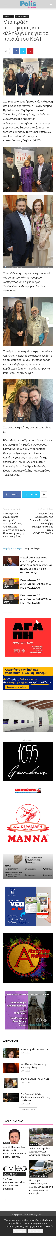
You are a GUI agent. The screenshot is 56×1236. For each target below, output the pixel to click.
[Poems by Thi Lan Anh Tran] (11, 1053)
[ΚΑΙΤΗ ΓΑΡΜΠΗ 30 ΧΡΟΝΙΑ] (11, 1083)
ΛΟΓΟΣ (6, 1143)
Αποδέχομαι (19, 1231)
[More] (44, 494)
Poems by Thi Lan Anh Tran (35, 1049)
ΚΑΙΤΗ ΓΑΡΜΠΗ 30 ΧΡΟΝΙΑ (35, 1079)
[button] (5, 4)
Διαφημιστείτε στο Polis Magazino (27, 1214)
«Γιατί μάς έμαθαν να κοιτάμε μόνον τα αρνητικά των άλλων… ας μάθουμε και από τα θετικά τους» (36, 565)
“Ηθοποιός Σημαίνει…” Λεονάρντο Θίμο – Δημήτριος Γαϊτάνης (41, 1151)
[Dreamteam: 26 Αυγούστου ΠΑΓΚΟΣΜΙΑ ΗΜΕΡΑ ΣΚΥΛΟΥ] (11, 583)
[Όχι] (52, 1226)
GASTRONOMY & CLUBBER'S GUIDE (10, 1174)
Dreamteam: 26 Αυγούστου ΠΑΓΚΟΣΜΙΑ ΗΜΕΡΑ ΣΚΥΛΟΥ (35, 583)
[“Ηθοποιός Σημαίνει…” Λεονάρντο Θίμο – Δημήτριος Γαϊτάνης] (41, 1137)
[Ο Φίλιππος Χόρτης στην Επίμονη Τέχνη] (11, 1068)
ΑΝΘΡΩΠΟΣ (8, 16)
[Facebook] (16, 51)
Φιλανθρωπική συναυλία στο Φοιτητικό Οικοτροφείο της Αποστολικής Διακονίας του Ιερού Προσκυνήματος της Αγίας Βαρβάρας (14, 525)
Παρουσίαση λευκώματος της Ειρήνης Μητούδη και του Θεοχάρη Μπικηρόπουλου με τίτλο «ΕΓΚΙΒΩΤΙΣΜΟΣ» (41, 523)
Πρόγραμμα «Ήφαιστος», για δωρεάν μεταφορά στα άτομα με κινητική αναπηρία (41, 1187)
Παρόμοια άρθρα (12, 548)
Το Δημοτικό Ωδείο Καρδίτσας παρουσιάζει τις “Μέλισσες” (35, 1097)
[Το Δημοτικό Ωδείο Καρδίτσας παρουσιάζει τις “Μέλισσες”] (11, 1097)
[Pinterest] (30, 51)
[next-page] (10, 611)
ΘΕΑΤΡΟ (33, 1144)
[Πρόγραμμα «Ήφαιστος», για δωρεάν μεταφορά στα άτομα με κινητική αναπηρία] (41, 1169)
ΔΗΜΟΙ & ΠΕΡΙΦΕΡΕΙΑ (38, 1176)
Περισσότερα (32, 548)
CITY (5, 565)
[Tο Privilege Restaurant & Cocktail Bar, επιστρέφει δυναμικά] (15, 1168)
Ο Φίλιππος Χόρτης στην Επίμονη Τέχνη (34, 1066)
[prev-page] (5, 611)
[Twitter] (23, 51)
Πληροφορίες (35, 1231)
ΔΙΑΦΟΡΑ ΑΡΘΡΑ (22, 16)
